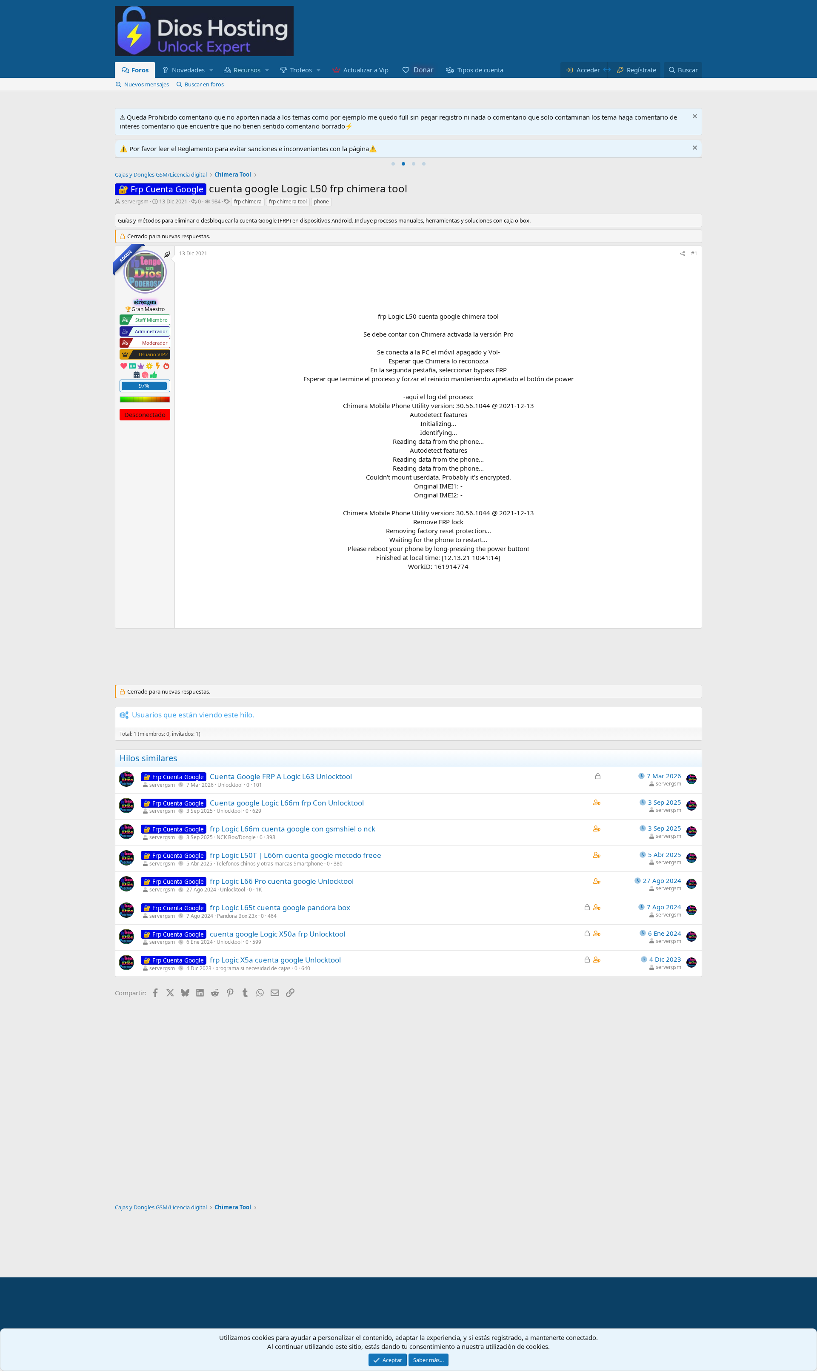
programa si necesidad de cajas (253, 968)
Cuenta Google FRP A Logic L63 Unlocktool (281, 776)
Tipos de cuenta (480, 70)
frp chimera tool (288, 201)
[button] (211, 70)
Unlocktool (230, 784)
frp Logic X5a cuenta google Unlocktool (275, 960)
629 (256, 810)
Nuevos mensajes (146, 84)
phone (321, 201)
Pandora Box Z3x (237, 916)
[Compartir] (682, 254)
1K (259, 889)
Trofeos (301, 70)
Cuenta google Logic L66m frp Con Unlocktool (287, 803)
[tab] (393, 163)
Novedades (188, 70)
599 (256, 941)
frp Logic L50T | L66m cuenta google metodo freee (295, 855)
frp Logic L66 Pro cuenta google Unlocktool (282, 881)
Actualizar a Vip (366, 70)
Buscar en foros (204, 84)
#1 (694, 253)
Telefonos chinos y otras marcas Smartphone (269, 863)
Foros (140, 70)
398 (270, 837)
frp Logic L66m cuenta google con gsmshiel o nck (292, 829)
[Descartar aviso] (693, 117)
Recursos (247, 70)
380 (338, 863)
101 (257, 784)
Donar (423, 69)
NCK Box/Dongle (236, 837)
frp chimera (248, 201)
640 (305, 968)
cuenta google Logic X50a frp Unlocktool (277, 934)
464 (272, 916)
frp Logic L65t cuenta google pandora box (280, 907)
